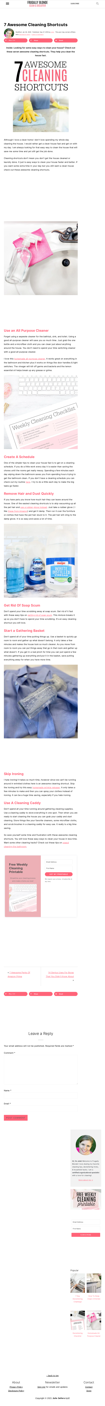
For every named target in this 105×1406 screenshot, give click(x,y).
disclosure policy (24, 34)
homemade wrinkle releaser (46, 787)
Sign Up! (41, 1387)
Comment (9, 1053)
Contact (88, 1387)
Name (7, 1090)
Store (88, 1391)
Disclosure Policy (16, 1391)
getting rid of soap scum (40, 615)
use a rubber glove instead (33, 507)
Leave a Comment (38, 34)
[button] (23, 898)
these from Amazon (17, 511)
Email (7, 1103)
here (28, 482)
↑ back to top (52, 1375)
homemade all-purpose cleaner (29, 359)
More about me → (86, 1180)
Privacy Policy (16, 1387)
